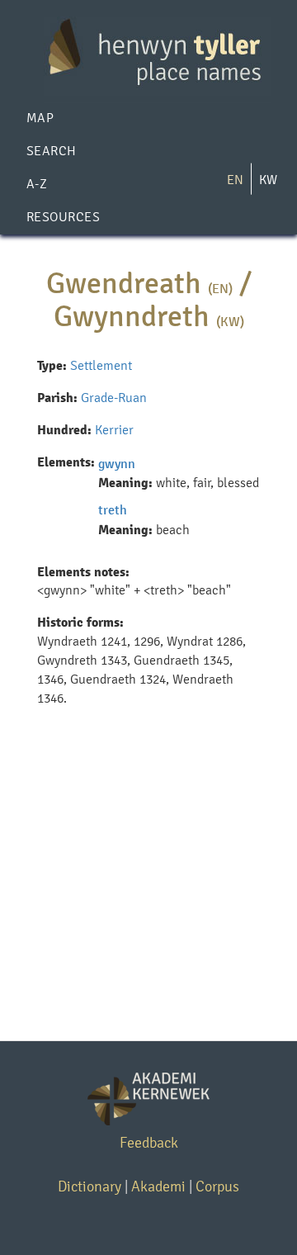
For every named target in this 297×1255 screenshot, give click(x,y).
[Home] (148, 55)
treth (112, 510)
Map (40, 118)
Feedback (149, 1142)
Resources (63, 217)
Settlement (101, 365)
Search (51, 151)
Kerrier (114, 430)
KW (268, 179)
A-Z (36, 184)
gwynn (116, 463)
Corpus (217, 1186)
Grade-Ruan (114, 397)
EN (235, 179)
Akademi (158, 1186)
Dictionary (89, 1186)
